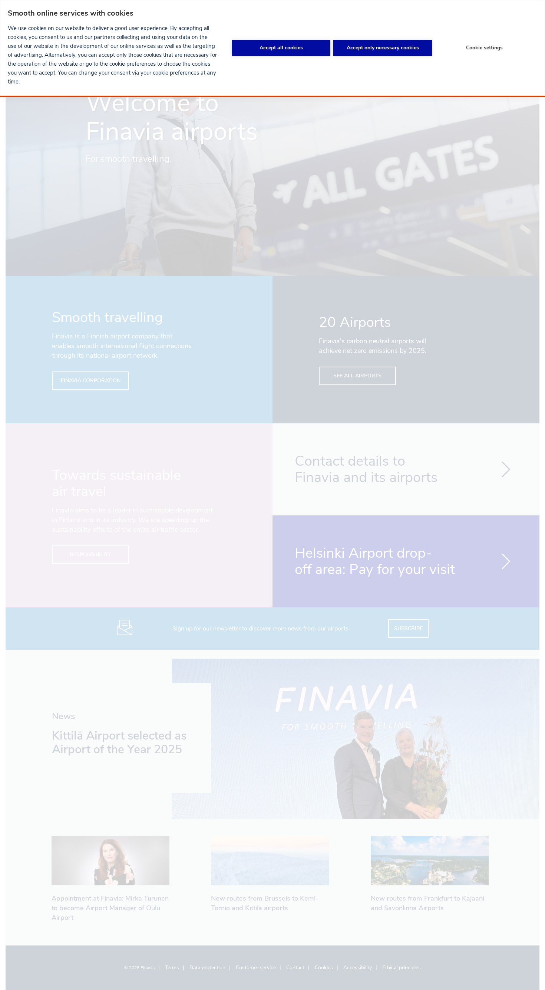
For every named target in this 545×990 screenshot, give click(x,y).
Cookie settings (484, 47)
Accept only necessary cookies (383, 47)
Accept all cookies (281, 47)
